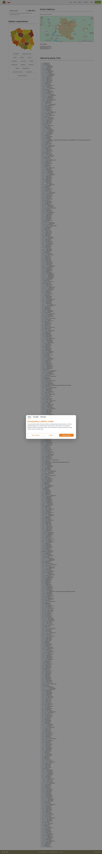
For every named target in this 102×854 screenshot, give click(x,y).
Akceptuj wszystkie (66, 435)
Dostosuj (51, 435)
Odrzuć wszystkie (35, 435)
